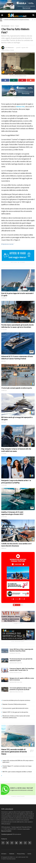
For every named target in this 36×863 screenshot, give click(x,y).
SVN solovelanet (5, 26)
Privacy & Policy (21, 853)
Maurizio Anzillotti (6, 831)
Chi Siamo (3, 853)
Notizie (12, 26)
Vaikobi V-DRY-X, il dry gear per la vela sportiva (15, 712)
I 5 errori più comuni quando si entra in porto (16, 388)
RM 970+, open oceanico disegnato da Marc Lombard (17, 771)
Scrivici (29, 853)
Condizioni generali (6, 834)
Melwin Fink (20, 107)
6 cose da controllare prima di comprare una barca (16, 19)
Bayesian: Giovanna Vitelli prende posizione (14, 704)
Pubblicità (11, 853)
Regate (17, 26)
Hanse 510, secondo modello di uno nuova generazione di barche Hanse (14, 751)
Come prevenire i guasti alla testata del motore (15, 708)
